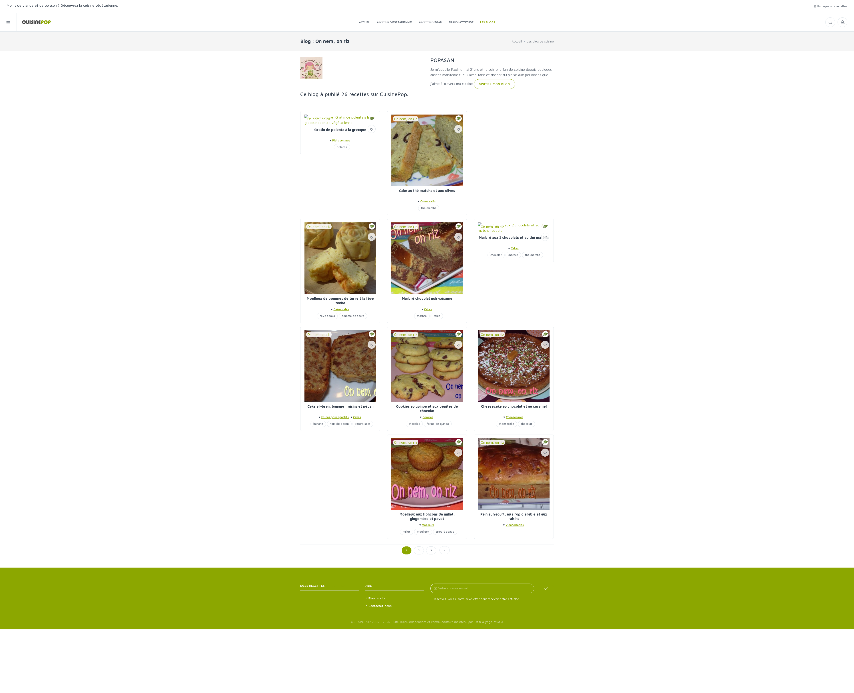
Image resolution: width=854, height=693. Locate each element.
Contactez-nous (380, 606)
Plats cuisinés (341, 140)
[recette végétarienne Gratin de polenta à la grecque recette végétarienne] (340, 120)
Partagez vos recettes (831, 6)
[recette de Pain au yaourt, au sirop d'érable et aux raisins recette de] (514, 474)
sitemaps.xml (336, 585)
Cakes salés (428, 201)
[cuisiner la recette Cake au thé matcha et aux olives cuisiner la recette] (427, 150)
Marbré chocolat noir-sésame (427, 298)
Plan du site (377, 598)
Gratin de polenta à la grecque (340, 130)
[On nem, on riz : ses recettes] (33, 22)
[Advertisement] (514, 142)
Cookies (428, 417)
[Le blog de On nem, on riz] (311, 68)
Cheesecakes (514, 417)
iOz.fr (477, 622)
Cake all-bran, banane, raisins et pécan (340, 406)
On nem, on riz (318, 119)
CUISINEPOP (362, 622)
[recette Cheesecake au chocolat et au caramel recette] (514, 366)
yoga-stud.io (494, 622)
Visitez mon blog (494, 84)
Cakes (428, 309)
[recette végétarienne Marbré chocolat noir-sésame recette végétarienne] (427, 258)
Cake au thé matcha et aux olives (427, 191)
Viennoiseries (515, 525)
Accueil (517, 41)
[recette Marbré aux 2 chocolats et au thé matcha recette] (514, 227)
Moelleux (428, 525)
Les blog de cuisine (540, 41)
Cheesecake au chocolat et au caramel (514, 406)
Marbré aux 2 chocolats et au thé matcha (514, 238)
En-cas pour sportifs (335, 417)
